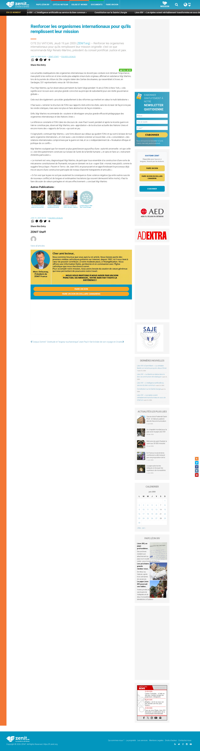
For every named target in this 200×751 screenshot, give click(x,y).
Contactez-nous (184, 740)
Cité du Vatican (60, 4)
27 (156, 518)
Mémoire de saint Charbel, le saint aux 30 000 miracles (157, 442)
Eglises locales (68, 57)
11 (148, 510)
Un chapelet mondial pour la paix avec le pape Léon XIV (157, 431)
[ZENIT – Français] (20, 5)
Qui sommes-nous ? (116, 740)
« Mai (139, 528)
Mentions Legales (156, 740)
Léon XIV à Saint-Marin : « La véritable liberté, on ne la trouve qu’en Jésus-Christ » (151, 368)
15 (165, 510)
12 (152, 510)
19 (152, 514)
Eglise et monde (79, 4)
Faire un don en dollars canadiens (81, 294)
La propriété (131, 740)
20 (156, 514)
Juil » (143, 528)
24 (143, 518)
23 (139, 518)
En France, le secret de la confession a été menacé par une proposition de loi (156, 455)
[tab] (144, 687)
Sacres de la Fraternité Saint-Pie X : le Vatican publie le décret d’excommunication (157, 419)
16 (139, 514)
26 (152, 518)
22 (165, 514)
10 (143, 510)
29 (165, 518)
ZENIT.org (83, 43)
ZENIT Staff (53, 57)
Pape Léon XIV (42, 4)
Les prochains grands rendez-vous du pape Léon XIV (143, 569)
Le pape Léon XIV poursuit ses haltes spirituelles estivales (142, 586)
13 (156, 510)
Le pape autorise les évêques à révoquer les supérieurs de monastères (156, 468)
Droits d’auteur (171, 740)
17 (143, 514)
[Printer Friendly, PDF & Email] (125, 70)
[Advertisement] (81, 319)
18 (148, 514)
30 (139, 523)
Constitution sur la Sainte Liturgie (80, 12)
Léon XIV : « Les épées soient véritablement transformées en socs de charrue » (141, 12)
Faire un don (112, 4)
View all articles (38, 246)
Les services (142, 740)
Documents (96, 4)
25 (148, 518)
